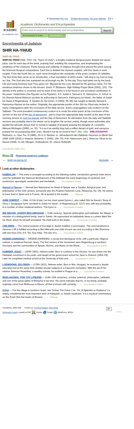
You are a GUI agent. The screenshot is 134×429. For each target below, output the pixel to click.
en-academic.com (10, 34)
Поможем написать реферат (32, 155)
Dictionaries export (9, 312)
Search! (107, 30)
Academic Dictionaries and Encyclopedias (47, 24)
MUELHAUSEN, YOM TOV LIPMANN (22, 277)
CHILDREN (8, 226)
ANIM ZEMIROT (10, 200)
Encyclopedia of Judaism (34, 35)
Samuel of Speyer (12, 187)
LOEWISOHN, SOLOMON (16, 264)
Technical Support (41, 308)
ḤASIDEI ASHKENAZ (13, 238)
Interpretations (56, 35)
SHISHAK (104, 160)
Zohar (5, 290)
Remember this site (59, 19)
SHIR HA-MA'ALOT (17, 160)
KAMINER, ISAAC (11, 251)
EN (109, 19)
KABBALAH (8, 174)
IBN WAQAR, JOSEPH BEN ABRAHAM (23, 213)
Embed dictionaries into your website (88, 19)
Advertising (53, 308)
